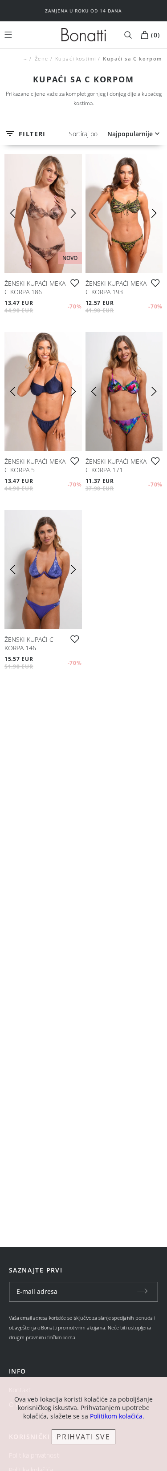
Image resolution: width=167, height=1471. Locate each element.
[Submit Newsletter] (142, 1291)
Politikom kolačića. (117, 1416)
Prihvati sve (83, 1437)
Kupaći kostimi (75, 58)
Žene (41, 58)
